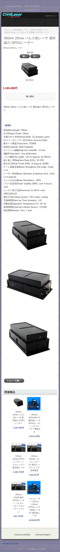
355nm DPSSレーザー (40, 30)
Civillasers (34, 549)
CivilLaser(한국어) (31, 10)
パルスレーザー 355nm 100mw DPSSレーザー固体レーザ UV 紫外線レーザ (34, 507)
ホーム (7, 30)
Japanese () (50, 16)
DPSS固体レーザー (20, 30)
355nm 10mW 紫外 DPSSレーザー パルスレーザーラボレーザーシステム (18, 503)
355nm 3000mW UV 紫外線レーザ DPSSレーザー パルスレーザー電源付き (34, 423)
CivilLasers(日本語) (14, 6)
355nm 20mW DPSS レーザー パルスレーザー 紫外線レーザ (18, 462)
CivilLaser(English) (32, 6)
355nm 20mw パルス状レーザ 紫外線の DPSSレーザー (18, 417)
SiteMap (42, 549)
